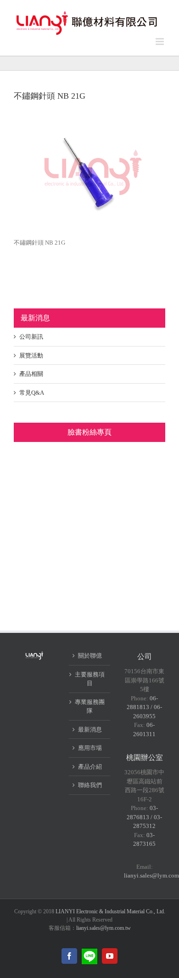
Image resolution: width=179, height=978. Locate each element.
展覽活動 (31, 355)
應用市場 (90, 747)
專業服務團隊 (90, 707)
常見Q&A (31, 392)
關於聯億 (90, 655)
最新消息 (90, 729)
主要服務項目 (90, 679)
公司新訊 (31, 336)
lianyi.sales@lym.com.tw (103, 928)
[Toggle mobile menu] (160, 41)
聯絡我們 (90, 785)
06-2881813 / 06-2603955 (144, 707)
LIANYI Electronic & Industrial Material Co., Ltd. (110, 911)
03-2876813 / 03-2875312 (144, 817)
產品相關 (31, 373)
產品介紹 (90, 766)
